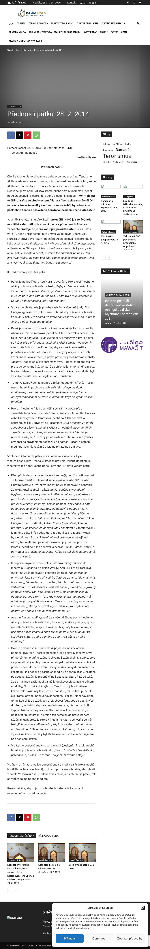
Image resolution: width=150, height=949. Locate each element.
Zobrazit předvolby (129, 938)
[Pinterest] (27, 135)
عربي (11, 23)
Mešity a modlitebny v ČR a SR (25, 40)
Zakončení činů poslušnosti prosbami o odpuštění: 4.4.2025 (131, 243)
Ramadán (124, 150)
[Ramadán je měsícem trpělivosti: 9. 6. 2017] (111, 191)
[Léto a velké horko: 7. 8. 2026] (82, 852)
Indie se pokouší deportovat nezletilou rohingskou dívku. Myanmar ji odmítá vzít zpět (121, 309)
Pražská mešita (17, 32)
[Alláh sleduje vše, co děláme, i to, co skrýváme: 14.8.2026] (51, 852)
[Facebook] (128, 2)
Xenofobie (132, 162)
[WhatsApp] (36, 135)
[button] (143, 908)
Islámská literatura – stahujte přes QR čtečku (54, 32)
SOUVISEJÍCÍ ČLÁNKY (22, 835)
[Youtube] (140, 2)
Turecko (107, 162)
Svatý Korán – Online (96, 32)
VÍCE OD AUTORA (48, 835)
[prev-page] (9, 890)
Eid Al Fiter (117, 144)
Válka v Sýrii (119, 162)
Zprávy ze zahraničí (62, 23)
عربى (83, 2)
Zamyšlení (129, 196)
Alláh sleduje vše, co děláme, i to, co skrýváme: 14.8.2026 (49, 868)
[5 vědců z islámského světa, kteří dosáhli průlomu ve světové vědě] (133, 191)
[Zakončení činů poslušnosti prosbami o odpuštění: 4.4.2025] (133, 226)
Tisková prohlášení (88, 23)
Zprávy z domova (38, 23)
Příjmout (69, 938)
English (93, 2)
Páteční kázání (119, 32)
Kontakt (71, 2)
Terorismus (117, 156)
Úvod (10, 49)
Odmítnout (99, 938)
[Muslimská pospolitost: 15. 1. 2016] (111, 226)
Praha (128, 144)
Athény (106, 144)
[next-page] (15, 890)
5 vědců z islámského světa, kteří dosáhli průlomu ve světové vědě (133, 208)
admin (108, 323)
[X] (134, 2)
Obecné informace (112, 23)
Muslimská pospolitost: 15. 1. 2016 (110, 239)
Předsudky (108, 150)
